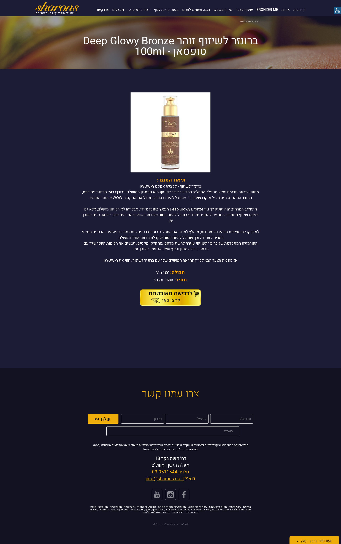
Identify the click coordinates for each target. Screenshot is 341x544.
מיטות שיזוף (158, 509)
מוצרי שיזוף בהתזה (220, 509)
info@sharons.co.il (165, 478)
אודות (286, 9)
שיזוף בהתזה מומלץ (197, 507)
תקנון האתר (177, 512)
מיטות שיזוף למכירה (146, 507)
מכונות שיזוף (116, 507)
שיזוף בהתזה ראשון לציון (177, 509)
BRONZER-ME (267, 9)
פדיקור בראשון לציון (200, 509)
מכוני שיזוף (104, 509)
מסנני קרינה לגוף (166, 9)
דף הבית (299, 9)
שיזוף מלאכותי (237, 509)
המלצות (247, 507)
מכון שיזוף (103, 507)
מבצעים (118, 9)
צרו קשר (102, 9)
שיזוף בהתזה (235, 507)
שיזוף (147, 509)
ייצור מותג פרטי (139, 9)
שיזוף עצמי (244, 9)
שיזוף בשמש (223, 9)
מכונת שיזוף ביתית (218, 507)
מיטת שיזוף (129, 507)
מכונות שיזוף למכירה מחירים (172, 507)
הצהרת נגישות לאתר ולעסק (156, 512)
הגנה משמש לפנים (196, 9)
